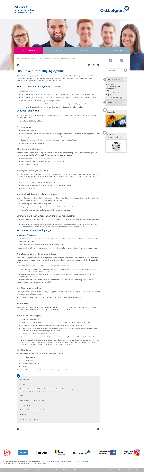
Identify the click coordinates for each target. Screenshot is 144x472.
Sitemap (77, 470)
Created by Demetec (135, 470)
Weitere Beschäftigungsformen (48, 58)
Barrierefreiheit (61, 470)
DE (110, 60)
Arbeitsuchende (24, 58)
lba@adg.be (109, 95)
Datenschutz (42, 470)
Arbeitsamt (20, 7)
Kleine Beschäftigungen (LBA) (66, 58)
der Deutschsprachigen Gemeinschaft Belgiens (24, 11)
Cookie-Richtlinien (26, 470)
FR (122, 60)
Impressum (6, 470)
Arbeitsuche (33, 58)
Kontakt (95, 470)
